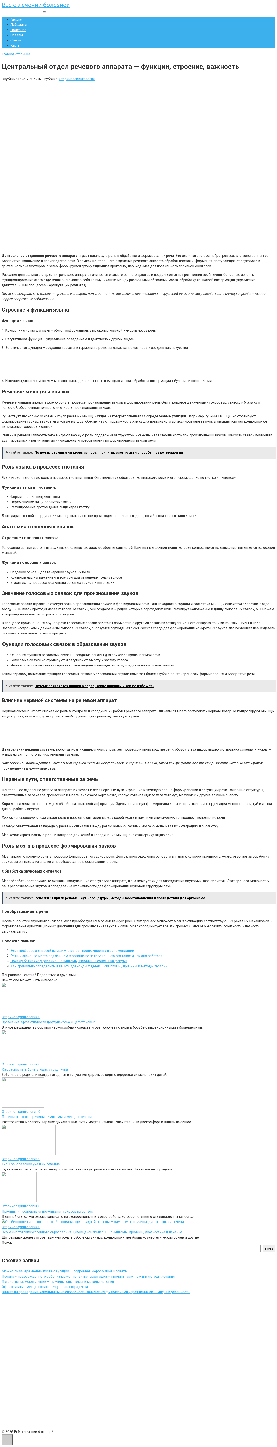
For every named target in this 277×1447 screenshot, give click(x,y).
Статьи (15, 40)
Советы (16, 35)
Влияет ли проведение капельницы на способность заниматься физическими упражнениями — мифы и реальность (96, 1292)
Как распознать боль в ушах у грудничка (35, 1069)
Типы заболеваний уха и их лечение (31, 1164)
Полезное (18, 30)
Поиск (7, 1242)
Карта (14, 45)
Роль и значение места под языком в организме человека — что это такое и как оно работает (86, 956)
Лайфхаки (18, 25)
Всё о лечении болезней (36, 4)
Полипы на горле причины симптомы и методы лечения (47, 1117)
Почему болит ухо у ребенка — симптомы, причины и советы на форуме (68, 961)
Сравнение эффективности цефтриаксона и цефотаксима (48, 1022)
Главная (16, 19)
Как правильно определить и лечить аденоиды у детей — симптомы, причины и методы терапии (88, 966)
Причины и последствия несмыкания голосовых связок (47, 1211)
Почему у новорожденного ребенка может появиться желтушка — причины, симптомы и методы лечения (88, 1276)
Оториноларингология (77, 79)
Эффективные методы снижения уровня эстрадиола (45, 1287)
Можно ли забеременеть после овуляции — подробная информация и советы (65, 1271)
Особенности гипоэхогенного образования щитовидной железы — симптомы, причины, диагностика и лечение (92, 1232)
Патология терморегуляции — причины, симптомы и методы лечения (58, 1282)
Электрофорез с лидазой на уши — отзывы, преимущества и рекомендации (72, 951)
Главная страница (16, 54)
